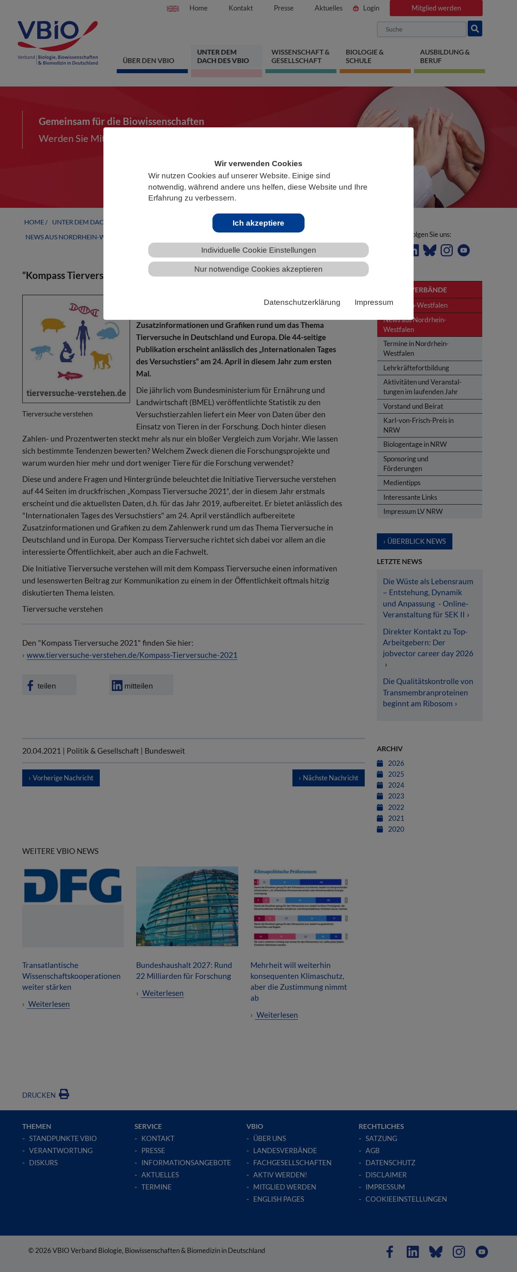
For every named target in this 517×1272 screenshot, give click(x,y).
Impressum (374, 302)
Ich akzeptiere (258, 223)
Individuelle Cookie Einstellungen (258, 250)
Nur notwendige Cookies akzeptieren (258, 269)
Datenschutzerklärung (302, 302)
